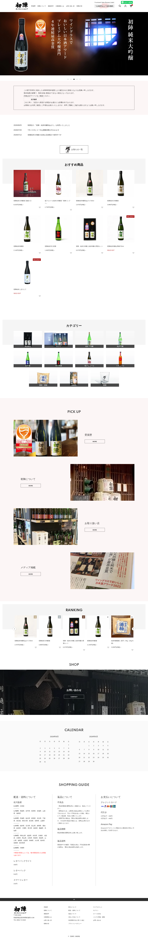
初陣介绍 (79, 6)
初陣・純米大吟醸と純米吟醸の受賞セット (89, 246)
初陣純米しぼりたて (20, 289)
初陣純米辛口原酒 (50, 246)
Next (133, 628)
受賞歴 (33, 6)
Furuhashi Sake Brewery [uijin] (104, 2)
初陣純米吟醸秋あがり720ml (85, 201)
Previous (14, 628)
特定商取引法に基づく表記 (76, 920)
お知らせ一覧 (77, 149)
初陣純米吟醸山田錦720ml (115, 246)
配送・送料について (74, 910)
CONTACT (74, 697)
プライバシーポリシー (75, 923)
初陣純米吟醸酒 (18, 246)
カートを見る (97, 913)
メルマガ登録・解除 (99, 917)
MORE (95, 441)
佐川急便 (34, 99)
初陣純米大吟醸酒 (113, 201)
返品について (72, 913)
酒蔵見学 (51, 6)
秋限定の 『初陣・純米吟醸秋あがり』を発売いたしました (49, 125)
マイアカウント (97, 907)
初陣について (41, 6)
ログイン (95, 910)
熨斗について (72, 907)
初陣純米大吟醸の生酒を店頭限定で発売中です (45, 135)
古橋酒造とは (60, 6)
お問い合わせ (97, 920)
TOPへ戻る (74, 899)
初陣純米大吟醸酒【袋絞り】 (23, 201)
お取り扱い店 (70, 6)
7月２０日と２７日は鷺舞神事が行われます (43, 130)
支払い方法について (74, 917)
